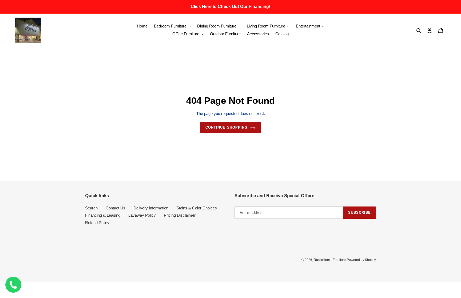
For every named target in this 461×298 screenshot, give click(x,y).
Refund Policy (97, 222)
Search (91, 208)
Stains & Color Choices (196, 208)
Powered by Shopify (361, 260)
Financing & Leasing (102, 215)
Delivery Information (150, 208)
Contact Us (115, 208)
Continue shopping (226, 127)
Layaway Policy (142, 215)
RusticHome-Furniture (330, 260)
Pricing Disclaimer (180, 215)
